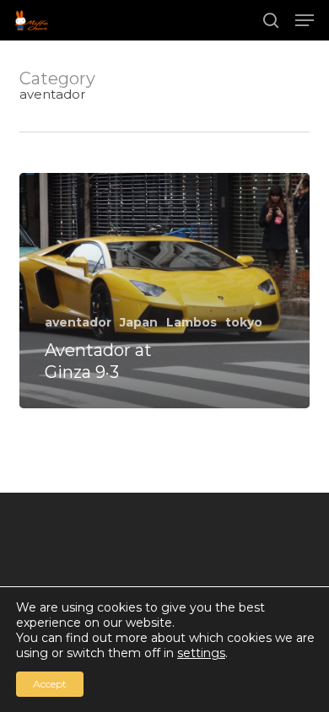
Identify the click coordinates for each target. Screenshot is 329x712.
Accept (50, 683)
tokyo (243, 322)
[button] (304, 20)
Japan (139, 322)
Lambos (191, 322)
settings (201, 653)
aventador (78, 322)
